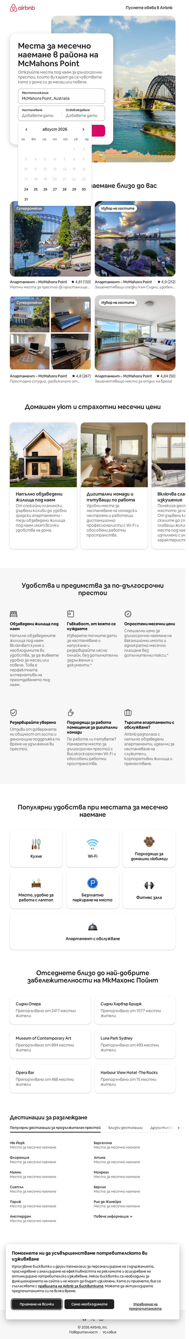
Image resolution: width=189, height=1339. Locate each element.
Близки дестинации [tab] (125, 1127)
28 (64, 189)
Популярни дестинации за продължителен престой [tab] (55, 1127)
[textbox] (40, 115)
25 (36, 189)
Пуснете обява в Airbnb (149, 7)
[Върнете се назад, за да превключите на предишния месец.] (26, 129)
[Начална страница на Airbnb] (22, 7)
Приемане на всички (37, 1304)
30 (84, 189)
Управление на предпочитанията (145, 1306)
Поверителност (83, 1332)
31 (26, 199)
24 (26, 189)
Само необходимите (89, 1304)
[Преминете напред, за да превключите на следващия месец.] (83, 129)
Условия (109, 1332)
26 (45, 189)
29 (74, 189)
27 (55, 189)
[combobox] (61, 98)
